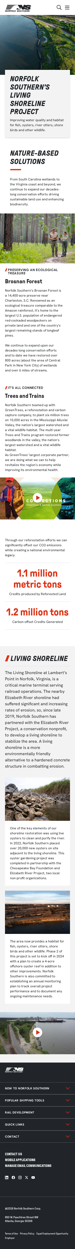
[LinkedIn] (6, 1177)
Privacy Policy (27, 1233)
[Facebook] (13, 1177)
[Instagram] (20, 1177)
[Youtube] (33, 1177)
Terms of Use (11, 1233)
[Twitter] (26, 1177)
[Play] (37, 498)
